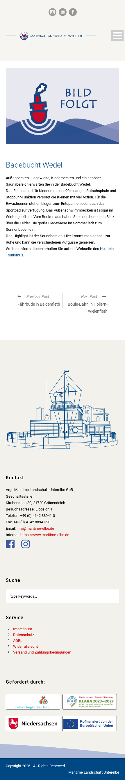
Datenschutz (23, 635)
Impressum (22, 629)
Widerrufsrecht (25, 646)
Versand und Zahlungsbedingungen (42, 652)
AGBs (17, 640)
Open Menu (117, 35)
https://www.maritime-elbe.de (44, 535)
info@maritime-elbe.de (35, 528)
